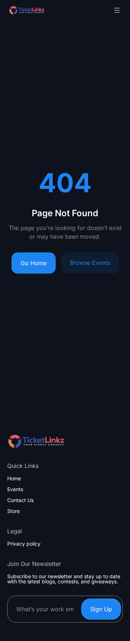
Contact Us (20, 500)
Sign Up (101, 609)
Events (15, 489)
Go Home (34, 263)
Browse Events (90, 262)
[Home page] (45, 10)
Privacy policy (23, 543)
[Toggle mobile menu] (117, 10)
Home (14, 478)
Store (13, 511)
